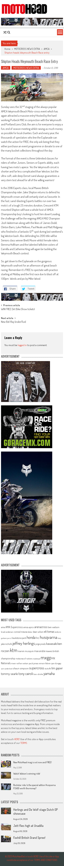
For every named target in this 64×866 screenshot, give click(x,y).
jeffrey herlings (24, 643)
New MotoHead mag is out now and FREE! (32, 762)
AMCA (46, 48)
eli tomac (49, 631)
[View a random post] (4, 32)
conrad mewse (20, 631)
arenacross (40, 627)
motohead (36, 658)
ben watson (53, 627)
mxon (13, 663)
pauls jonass (33, 663)
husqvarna (48, 637)
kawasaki (51, 644)
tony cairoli (25, 673)
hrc (37, 638)
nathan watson (22, 663)
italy (59, 638)
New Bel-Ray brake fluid (13, 322)
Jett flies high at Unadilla (28, 826)
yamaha (49, 673)
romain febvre (44, 663)
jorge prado (40, 643)
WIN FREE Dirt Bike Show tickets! (18, 309)
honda (31, 637)
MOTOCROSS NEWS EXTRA (27, 48)
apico (31, 627)
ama (3, 627)
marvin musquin (26, 651)
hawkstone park (19, 637)
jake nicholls (6, 643)
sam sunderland (6, 668)
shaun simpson (21, 668)
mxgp (46, 657)
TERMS (23, 743)
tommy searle (9, 674)
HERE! (17, 739)
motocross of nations (24, 658)
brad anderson (7, 631)
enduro (58, 631)
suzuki (48, 668)
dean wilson (38, 631)
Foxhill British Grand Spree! (29, 837)
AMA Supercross (14, 627)
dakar (30, 632)
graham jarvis (6, 638)
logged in (22, 345)
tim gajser (57, 668)
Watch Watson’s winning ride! (26, 773)
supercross (36, 668)
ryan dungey (56, 663)
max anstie (39, 651)
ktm (13, 650)
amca (25, 627)
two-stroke (38, 674)
